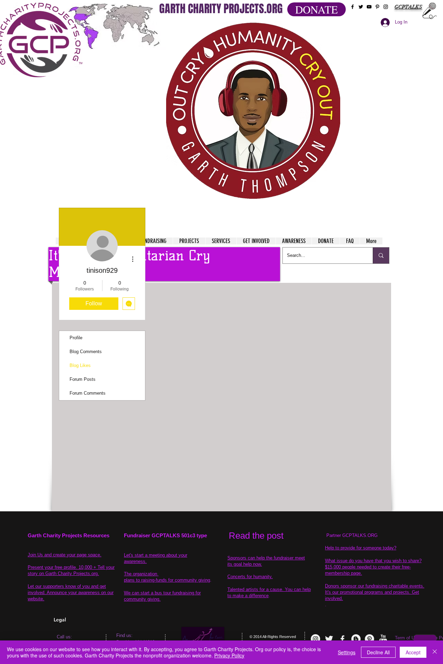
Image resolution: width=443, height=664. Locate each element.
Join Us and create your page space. (64, 554)
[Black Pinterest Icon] (377, 7)
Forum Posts (83, 379)
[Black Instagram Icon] (386, 7)
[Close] (435, 652)
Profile (76, 337)
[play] (321, 27)
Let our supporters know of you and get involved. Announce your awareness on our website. (71, 592)
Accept (413, 652)
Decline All (378, 652)
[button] (253, 110)
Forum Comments (88, 393)
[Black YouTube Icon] (369, 7)
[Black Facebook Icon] (352, 7)
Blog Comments (86, 351)
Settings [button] (346, 652)
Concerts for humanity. (250, 576)
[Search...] (381, 255)
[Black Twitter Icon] (361, 7)
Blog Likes (80, 365)
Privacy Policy (229, 655)
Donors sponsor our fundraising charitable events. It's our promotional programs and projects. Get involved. (374, 592)
